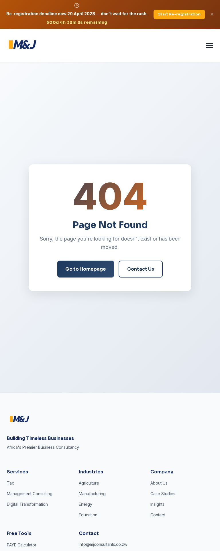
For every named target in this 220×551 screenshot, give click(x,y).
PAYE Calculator (21, 544)
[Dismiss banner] (212, 14)
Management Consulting (29, 493)
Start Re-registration (179, 14)
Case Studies (162, 493)
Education (88, 514)
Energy (85, 504)
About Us (159, 483)
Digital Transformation (27, 504)
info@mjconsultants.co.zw (103, 544)
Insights (157, 504)
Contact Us (140, 269)
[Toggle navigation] (209, 45)
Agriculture (89, 483)
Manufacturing (92, 493)
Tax (10, 483)
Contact (157, 514)
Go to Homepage (85, 269)
